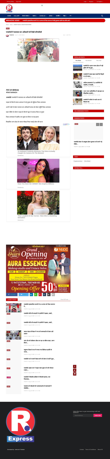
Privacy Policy (10, 1)
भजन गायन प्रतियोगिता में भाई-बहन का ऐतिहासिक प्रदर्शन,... (93, 92)
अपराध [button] (50, 15)
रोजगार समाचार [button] (25, 15)
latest (11, 24)
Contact (82, 449)
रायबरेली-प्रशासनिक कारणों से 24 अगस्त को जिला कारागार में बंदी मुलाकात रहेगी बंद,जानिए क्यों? (46, 20)
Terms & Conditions (90, 449)
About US (100, 449)
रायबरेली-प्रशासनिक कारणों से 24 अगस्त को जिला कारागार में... (39, 305)
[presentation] (97, 124)
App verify (18, 1)
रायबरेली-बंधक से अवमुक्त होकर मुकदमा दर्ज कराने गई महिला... (88, 143)
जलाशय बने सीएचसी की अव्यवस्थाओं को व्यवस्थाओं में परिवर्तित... (37, 387)
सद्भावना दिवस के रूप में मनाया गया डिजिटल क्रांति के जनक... (38, 351)
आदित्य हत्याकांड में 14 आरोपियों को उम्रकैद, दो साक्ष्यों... (92, 84)
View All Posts (65, 299)
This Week (78, 60)
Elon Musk (87, 161)
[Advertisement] (31, 456)
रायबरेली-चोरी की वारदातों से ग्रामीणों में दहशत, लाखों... (38, 313)
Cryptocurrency (78, 161)
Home (9, 15)
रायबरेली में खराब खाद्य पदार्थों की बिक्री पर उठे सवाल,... (93, 75)
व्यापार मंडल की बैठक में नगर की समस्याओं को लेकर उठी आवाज (38, 333)
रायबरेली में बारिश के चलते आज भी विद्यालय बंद (92, 101)
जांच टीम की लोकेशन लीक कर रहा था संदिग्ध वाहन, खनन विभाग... (39, 342)
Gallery (16, 15)
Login (85, 1)
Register (91, 1)
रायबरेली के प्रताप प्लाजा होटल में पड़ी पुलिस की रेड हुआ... (93, 67)
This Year (98, 60)
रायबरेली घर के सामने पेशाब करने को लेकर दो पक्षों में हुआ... (39, 359)
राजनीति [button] (58, 15)
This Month (89, 60)
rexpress (11, 35)
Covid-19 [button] (42, 15)
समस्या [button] (34, 15)
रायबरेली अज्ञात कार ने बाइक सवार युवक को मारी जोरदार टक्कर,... (38, 369)
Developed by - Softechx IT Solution (16, 449)
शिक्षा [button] (64, 15)
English (100, 1)
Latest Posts (11, 299)
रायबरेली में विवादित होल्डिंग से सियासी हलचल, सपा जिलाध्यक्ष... (37, 378)
